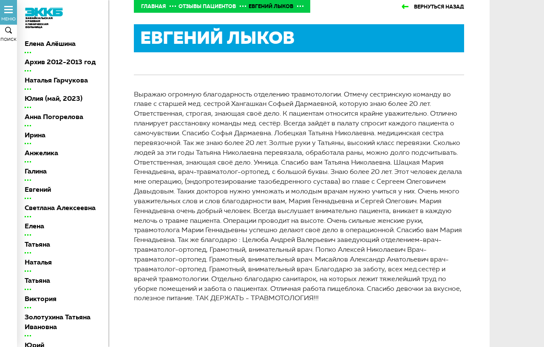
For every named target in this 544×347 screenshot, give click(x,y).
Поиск (8, 39)
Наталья (38, 262)
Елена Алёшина (50, 43)
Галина (36, 171)
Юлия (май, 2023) (53, 98)
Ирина (35, 135)
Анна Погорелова (54, 116)
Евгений (38, 189)
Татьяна (37, 244)
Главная (153, 6)
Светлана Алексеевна (60, 207)
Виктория (41, 298)
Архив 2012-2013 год (60, 61)
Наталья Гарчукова (56, 80)
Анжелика (41, 152)
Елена (34, 226)
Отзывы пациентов (207, 6)
